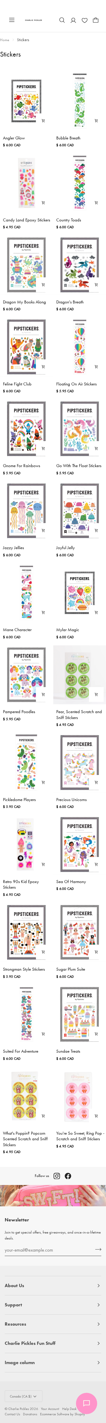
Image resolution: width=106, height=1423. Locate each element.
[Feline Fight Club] (26, 346)
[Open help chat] (86, 1403)
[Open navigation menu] (11, 20)
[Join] (96, 1249)
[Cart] (95, 20)
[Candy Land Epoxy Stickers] (26, 182)
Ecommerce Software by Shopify (62, 1414)
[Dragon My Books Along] (26, 264)
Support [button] (13, 1305)
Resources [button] (15, 1324)
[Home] (33, 20)
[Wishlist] (84, 20)
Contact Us (12, 1414)
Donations (30, 1414)
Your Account (50, 1409)
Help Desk (69, 1409)
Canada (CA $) (21, 1396)
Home (4, 40)
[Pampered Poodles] (26, 674)
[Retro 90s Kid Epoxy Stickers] (26, 844)
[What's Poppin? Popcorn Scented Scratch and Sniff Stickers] (26, 1096)
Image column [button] (20, 1362)
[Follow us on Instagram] (57, 1176)
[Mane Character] (26, 592)
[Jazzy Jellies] (26, 510)
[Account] (73, 20)
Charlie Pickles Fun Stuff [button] (30, 1343)
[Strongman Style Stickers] (26, 932)
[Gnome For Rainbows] (26, 428)
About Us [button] (14, 1285)
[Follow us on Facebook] (68, 1176)
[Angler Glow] (26, 100)
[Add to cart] (43, 120)
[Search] (62, 20)
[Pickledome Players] (26, 762)
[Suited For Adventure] (26, 1014)
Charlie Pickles (18, 1409)
